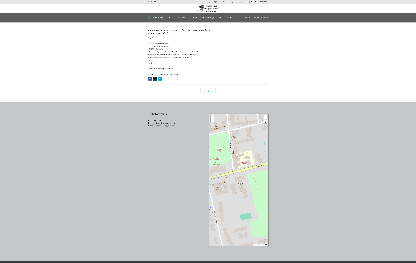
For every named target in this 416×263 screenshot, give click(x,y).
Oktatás (170, 18)
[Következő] (208, 91)
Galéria (229, 18)
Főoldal (148, 18)
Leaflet (255, 245)
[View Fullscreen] (265, 117)
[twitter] (152, 2)
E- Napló (194, 18)
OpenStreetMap (264, 245)
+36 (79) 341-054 (216, 2)
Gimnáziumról (158, 18)
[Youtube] (155, 2)
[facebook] (148, 2)
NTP (238, 18)
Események (182, 18)
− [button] (212, 120)
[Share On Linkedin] (160, 79)
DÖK (221, 18)
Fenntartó (248, 18)
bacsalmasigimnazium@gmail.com (236, 2)
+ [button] (212, 117)
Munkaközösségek (207, 18)
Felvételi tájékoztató (261, 18)
